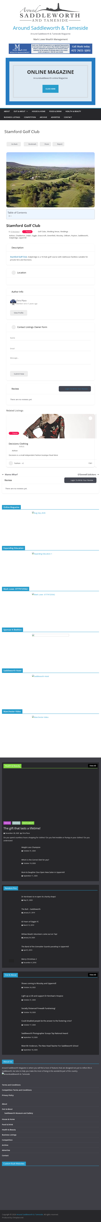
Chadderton (20, 235)
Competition (30, 117)
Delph (28, 235)
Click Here (50, 89)
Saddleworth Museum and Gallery (18, 1113)
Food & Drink (55, 111)
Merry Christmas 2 (29, 959)
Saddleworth (83, 235)
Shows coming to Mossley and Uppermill (38, 983)
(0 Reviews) (15, 232)
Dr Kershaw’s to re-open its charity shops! (38, 896)
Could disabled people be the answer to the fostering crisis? (46, 1021)
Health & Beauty (73, 111)
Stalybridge (13, 238)
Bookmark (32, 144)
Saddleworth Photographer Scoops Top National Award (44, 1033)
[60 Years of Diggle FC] (11, 923)
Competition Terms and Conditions (17, 1090)
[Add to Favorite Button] (90, 418)
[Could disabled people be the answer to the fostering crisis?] (11, 1022)
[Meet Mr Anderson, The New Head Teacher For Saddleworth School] (11, 1047)
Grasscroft (42, 235)
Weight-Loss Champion (30, 847)
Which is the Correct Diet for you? (35, 860)
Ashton (12, 235)
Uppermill (22, 238)
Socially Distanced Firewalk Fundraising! (38, 1008)
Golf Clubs (42, 231)
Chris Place (26, 833)
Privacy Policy (8, 1095)
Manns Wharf (11, 474)
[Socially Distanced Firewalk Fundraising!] (11, 1010)
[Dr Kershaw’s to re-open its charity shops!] (11, 898)
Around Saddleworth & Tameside (50, 27)
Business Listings (12, 117)
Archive (43, 117)
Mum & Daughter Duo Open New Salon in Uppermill (43, 872)
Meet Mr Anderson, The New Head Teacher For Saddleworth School (49, 1046)
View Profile (18, 313)
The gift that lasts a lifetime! (21, 828)
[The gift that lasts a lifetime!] (50, 795)
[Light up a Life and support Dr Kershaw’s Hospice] (11, 997)
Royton (74, 235)
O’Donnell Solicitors (87, 474)
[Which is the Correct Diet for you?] (11, 861)
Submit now (19, 374)
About (7, 111)
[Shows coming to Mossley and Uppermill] (11, 985)
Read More (53, 455)
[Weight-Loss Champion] (11, 849)
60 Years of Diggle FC (30, 921)
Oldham (67, 235)
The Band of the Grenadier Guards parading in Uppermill (45, 946)
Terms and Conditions (11, 1085)
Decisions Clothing (18, 443)
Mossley (59, 235)
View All (93, 765)
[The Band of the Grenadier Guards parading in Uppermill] (11, 948)
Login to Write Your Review (76, 389)
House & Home (38, 111)
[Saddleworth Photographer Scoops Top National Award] (11, 1035)
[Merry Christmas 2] (11, 960)
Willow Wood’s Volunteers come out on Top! (39, 934)
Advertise (55, 117)
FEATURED (16, 823)
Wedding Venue (53, 231)
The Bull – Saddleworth (31, 909)
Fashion (17, 463)
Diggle (34, 235)
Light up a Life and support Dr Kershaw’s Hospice (42, 996)
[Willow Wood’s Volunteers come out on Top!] (11, 935)
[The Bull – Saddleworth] (11, 910)
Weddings (64, 231)
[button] (26, 111)
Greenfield (51, 235)
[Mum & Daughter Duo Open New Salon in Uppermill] (11, 874)
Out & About (19, 111)
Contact (68, 117)
